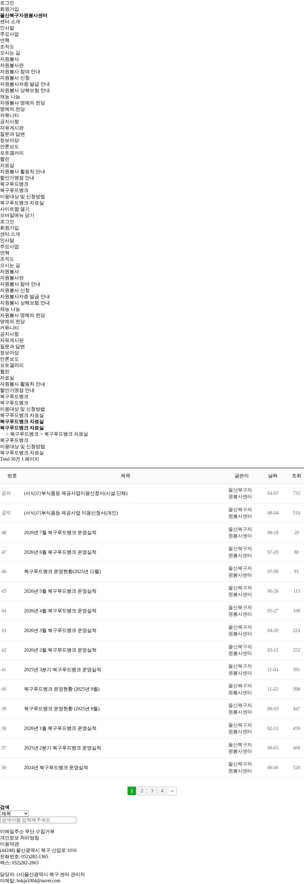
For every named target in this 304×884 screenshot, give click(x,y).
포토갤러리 (12, 152)
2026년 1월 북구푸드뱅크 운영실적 (60, 728)
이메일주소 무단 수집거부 (27, 831)
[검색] (78, 820)
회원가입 (9, 9)
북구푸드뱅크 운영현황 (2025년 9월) (61, 688)
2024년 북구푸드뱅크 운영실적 (56, 767)
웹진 (5, 159)
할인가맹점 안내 (17, 177)
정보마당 (9, 140)
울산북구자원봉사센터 (24, 15)
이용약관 (9, 844)
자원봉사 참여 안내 (20, 71)
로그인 (7, 2)
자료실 (7, 165)
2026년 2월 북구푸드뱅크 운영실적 (60, 650)
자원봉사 (9, 59)
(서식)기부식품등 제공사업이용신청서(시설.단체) (75, 493)
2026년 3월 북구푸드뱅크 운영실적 (60, 630)
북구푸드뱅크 (14, 184)
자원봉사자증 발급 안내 (25, 84)
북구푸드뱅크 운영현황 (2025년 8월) (61, 708)
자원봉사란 (12, 65)
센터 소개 (10, 21)
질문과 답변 (12, 134)
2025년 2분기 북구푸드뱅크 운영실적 (62, 747)
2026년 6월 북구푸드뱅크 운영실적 (60, 552)
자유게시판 (12, 127)
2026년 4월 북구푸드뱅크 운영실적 (60, 610)
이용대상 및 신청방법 (22, 196)
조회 (296, 475)
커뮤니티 (9, 115)
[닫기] (0, 826)
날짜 (273, 475)
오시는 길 (10, 52)
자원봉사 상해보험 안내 (25, 90)
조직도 (7, 46)
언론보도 (9, 146)
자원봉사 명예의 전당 (22, 102)
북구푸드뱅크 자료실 (22, 202)
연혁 (5, 40)
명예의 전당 (12, 109)
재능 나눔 (10, 96)
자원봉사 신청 (15, 77)
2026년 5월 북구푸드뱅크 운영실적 (60, 591)
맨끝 (172, 790)
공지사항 (9, 121)
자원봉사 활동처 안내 (22, 171)
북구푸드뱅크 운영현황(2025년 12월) (62, 571)
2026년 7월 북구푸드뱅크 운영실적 (60, 532)
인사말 (7, 27)
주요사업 (9, 34)
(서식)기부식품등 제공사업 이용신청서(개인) (71, 512)
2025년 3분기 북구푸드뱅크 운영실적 (62, 669)
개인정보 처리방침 (19, 837)
